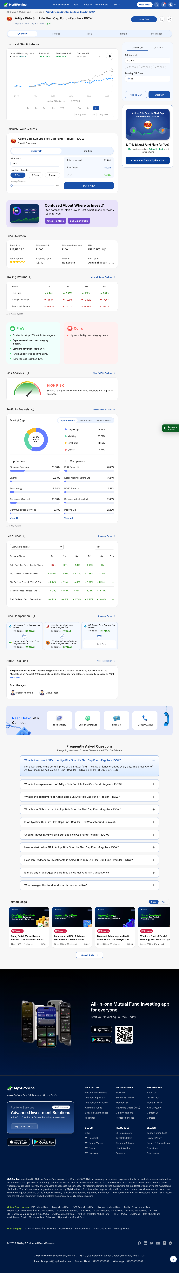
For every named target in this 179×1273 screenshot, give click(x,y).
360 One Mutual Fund (84, 1207)
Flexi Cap (29, 23)
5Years (52, 175)
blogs (153, 902)
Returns (56, 33)
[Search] (157, 4)
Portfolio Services (125, 1117)
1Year (18, 175)
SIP (98, 547)
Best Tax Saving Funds (96, 1112)
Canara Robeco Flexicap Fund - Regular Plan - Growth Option (24, 590)
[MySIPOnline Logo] (15, 4)
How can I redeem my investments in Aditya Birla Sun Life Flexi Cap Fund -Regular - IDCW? (78, 859)
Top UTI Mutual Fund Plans (126, 1213)
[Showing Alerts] (109, 56)
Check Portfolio (55, 220)
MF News (90, 1148)
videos (165, 902)
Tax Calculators (124, 1138)
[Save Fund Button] (162, 19)
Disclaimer (152, 1148)
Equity (18, 23)
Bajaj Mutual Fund (61, 1207)
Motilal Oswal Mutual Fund (137, 1207)
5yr (88, 108)
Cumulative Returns (21, 547)
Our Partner (153, 1097)
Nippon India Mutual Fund (71, 1217)
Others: (104, 420)
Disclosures (153, 1153)
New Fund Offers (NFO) (128, 1107)
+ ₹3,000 (145, 67)
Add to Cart (136, 94)
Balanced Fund (82, 1228)
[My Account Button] (172, 4)
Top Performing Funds (96, 1102)
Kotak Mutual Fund (16, 1217)
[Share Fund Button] (169, 19)
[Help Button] (173, 1259)
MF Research (91, 1138)
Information (156, 33)
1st (132, 78)
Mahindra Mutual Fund (109, 1207)
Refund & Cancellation (158, 1143)
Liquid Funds (65, 1228)
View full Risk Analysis (102, 373)
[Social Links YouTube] (158, 1243)
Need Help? (144, 4)
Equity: (68, 420)
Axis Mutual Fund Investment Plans (56, 1213)
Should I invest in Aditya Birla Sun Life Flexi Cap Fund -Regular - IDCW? (66, 834)
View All (14, 518)
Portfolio (123, 33)
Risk (89, 33)
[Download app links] (101, 1029)
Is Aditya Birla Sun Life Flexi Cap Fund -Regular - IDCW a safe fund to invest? (70, 822)
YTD (62, 108)
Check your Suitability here (145, 160)
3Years (35, 175)
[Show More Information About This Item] (30, 277)
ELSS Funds (50, 1228)
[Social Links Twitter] (151, 1243)
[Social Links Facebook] (139, 1243)
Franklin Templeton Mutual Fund (93, 1213)
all (96, 108)
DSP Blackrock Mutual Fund (21, 1213)
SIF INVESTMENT (125, 1097)
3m (44, 108)
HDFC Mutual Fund (44, 1210)
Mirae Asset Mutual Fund (19, 1210)
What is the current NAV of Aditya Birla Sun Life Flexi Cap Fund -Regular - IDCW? (72, 760)
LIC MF (153, 1210)
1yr (71, 108)
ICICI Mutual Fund (40, 1207)
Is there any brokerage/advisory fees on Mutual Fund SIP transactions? (66, 872)
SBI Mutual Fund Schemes (42, 1217)
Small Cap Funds (102, 1228)
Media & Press (154, 1102)
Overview (22, 33)
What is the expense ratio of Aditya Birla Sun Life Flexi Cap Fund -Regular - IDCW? (73, 784)
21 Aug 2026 (102, 114)
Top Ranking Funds (95, 1097)
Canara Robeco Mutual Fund (108, 1210)
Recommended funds (96, 1092)
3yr (79, 108)
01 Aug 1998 (81, 114)
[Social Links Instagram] (164, 1243)
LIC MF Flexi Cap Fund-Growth (24, 573)
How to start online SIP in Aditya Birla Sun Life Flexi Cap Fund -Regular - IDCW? (71, 847)
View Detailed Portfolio (102, 409)
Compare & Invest (125, 1143)
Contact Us (152, 1112)
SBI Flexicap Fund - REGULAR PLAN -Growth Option (26, 582)
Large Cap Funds (32, 1228)
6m (53, 108)
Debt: (86, 420)
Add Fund (102, 644)
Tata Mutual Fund (151, 1213)
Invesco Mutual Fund (136, 1210)
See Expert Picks (79, 220)
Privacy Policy (154, 1138)
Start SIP (159, 94)
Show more (15, 677)
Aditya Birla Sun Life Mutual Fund (74, 1210)
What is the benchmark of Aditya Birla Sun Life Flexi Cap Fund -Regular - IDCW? (72, 796)
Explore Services (22, 1126)
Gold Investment (124, 1112)
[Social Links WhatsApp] (170, 1243)
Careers (151, 1117)
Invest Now (144, 19)
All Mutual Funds (93, 1107)
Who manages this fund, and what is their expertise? (55, 885)
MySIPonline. (28, 1243)
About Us (151, 1092)
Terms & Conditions (157, 1132)
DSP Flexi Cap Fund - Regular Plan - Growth (26, 599)
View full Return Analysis (101, 277)
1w (28, 108)
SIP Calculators (124, 1132)
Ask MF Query (154, 1107)
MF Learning (91, 1153)
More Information (104, 661)
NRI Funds (90, 1117)
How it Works (123, 1148)
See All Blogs (88, 954)
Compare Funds (105, 536)
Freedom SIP (122, 1102)
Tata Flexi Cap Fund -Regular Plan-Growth (26, 565)
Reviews (120, 1153)
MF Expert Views (94, 1143)
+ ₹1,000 (131, 67)
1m (36, 108)
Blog (87, 1132)
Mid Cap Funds (121, 1228)
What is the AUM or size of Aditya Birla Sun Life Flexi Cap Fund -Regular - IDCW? (72, 809)
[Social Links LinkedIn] (145, 1243)
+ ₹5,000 (159, 67)
